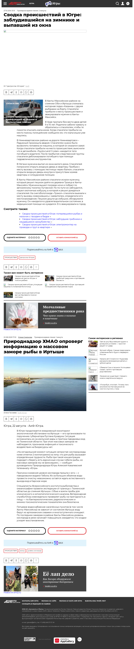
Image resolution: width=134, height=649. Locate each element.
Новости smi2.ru (12, 329)
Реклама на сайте (48, 601)
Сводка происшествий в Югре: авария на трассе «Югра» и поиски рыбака (27, 278)
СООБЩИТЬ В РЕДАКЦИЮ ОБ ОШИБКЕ (36, 604)
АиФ (27, 86)
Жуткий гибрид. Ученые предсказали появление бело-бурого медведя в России (115, 352)
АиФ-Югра (22, 413)
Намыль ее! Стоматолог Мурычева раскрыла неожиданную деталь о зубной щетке (114, 361)
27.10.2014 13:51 (9, 11)
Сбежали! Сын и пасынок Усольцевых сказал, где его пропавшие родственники (115, 369)
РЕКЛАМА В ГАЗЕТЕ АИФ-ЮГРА (70, 601)
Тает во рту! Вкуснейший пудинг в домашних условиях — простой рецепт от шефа (114, 344)
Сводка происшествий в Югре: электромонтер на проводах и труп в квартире (47, 226)
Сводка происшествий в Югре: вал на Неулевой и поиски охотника (27, 295)
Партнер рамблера (44, 639)
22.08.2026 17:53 (10, 337)
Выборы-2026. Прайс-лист (95, 601)
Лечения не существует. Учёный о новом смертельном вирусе (113, 377)
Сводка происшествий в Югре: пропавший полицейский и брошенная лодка (64, 286)
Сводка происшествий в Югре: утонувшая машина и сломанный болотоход (23, 286)
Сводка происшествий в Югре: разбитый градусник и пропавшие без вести (70, 278)
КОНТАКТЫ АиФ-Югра (30, 601)
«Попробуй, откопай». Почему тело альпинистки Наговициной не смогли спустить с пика (114, 387)
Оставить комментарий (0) (67, 237)
